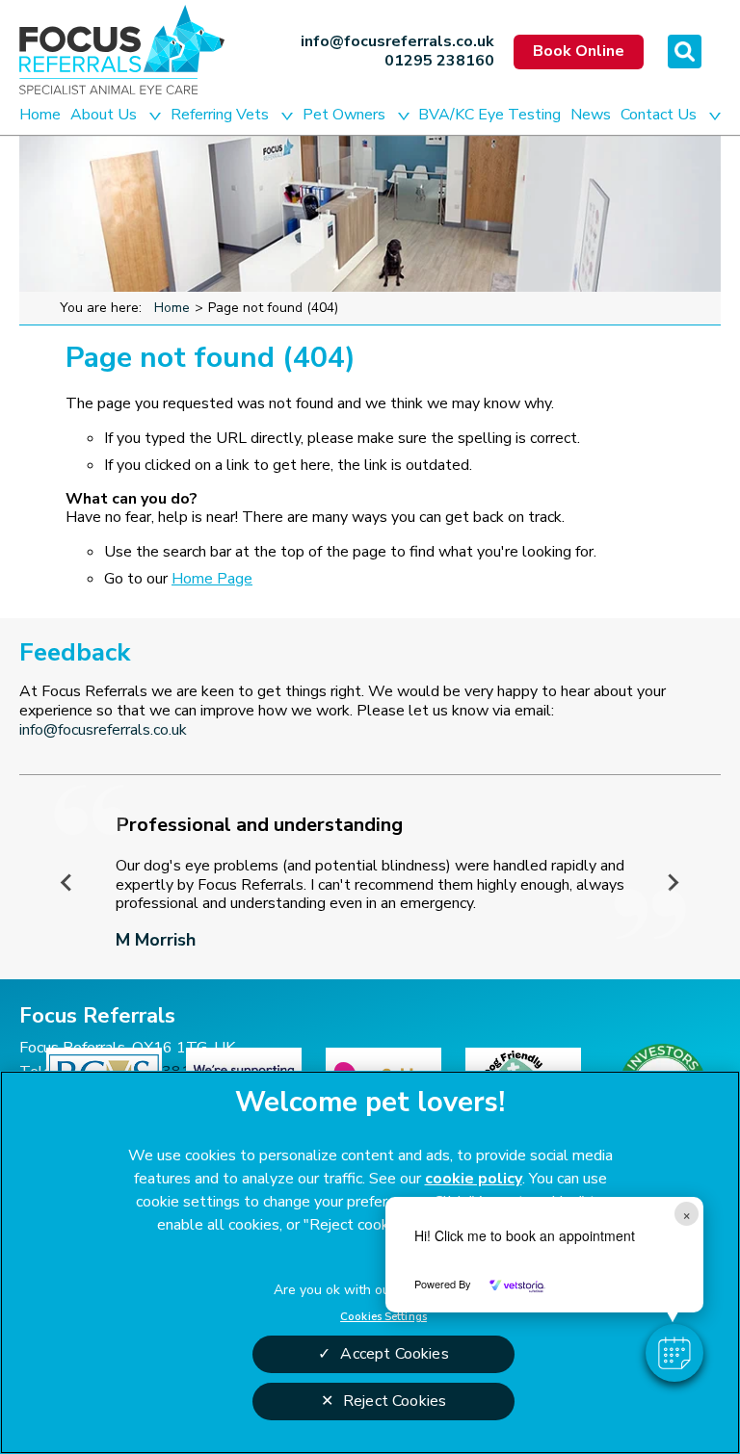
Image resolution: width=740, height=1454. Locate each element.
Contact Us (659, 114)
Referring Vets (220, 114)
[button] (674, 1353)
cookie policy (473, 1178)
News (590, 114)
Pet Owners (344, 114)
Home (40, 114)
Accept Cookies (394, 1353)
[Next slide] (672, 882)
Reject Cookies (394, 1401)
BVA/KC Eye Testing (489, 114)
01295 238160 (439, 61)
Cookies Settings (383, 1316)
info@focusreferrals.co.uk (397, 42)
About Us (103, 114)
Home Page (212, 578)
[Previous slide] (67, 882)
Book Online (578, 51)
